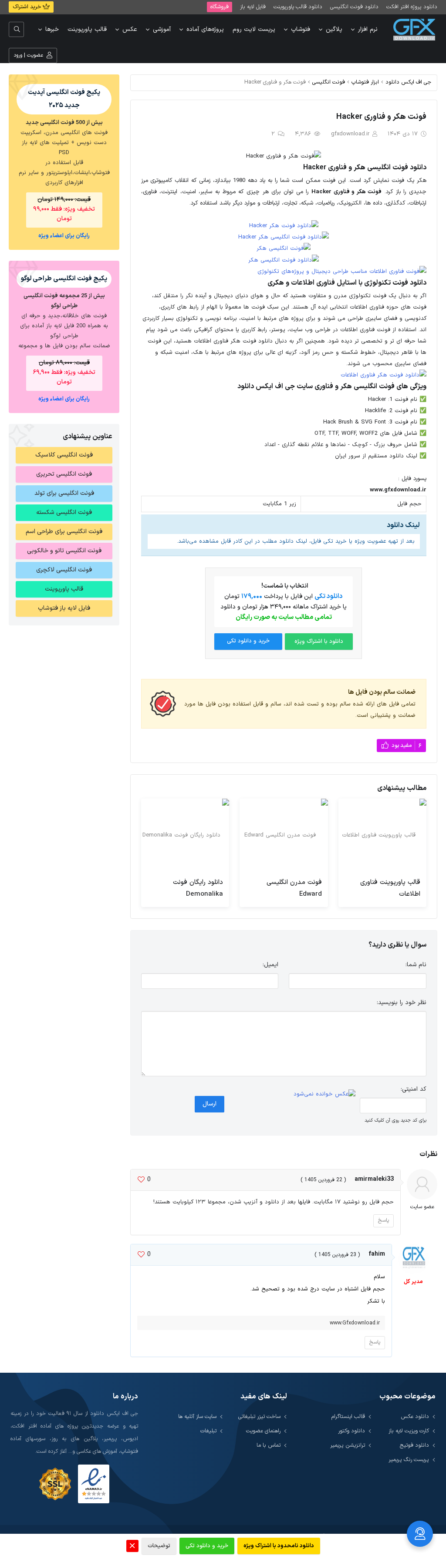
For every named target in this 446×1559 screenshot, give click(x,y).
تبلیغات (208, 1431)
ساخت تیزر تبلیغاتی (259, 1416)
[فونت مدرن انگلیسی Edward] (284, 835)
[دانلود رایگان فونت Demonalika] (185, 835)
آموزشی (162, 29)
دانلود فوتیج (414, 1445)
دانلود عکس (415, 1416)
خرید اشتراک (28, 7)
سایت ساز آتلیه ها (197, 1416)
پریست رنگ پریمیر (409, 1459)
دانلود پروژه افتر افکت (411, 7)
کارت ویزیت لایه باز (409, 1431)
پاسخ (383, 1220)
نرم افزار (368, 29)
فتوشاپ (300, 29)
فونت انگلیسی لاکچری (64, 570)
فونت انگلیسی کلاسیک (64, 455)
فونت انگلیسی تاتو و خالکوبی (64, 550)
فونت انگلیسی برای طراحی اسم (64, 531)
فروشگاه (219, 7)
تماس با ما (268, 1445)
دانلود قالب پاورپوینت (298, 7)
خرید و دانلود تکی (248, 641)
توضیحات (159, 1546)
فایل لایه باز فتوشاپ (64, 608)
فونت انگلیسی (328, 82)
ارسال (209, 1104)
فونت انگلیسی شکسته (64, 512)
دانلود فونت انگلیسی (354, 7)
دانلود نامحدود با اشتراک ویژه (278, 1546)
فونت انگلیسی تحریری (64, 474)
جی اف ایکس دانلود (408, 82)
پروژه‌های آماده (205, 29)
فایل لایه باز (253, 7)
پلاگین (334, 29)
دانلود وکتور (351, 1431)
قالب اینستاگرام (348, 1416)
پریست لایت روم (254, 29)
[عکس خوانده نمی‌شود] (324, 1094)
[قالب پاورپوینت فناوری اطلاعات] (382, 835)
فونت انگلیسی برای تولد (64, 493)
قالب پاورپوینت (87, 29)
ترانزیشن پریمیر (347, 1445)
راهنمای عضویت (263, 1431)
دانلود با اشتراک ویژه (318, 641)
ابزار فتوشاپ (365, 82)
